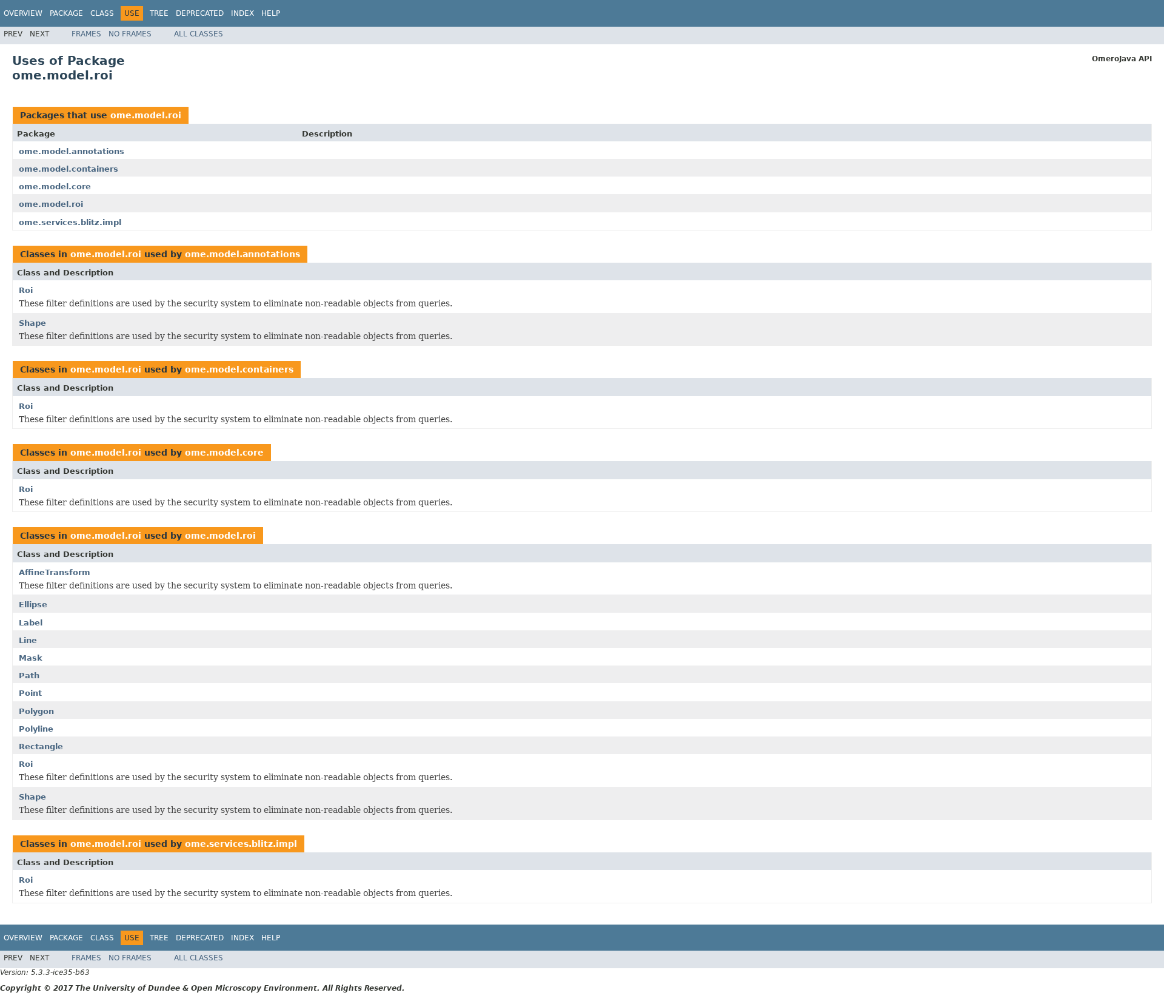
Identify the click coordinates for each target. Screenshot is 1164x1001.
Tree (159, 13)
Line (28, 640)
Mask (30, 657)
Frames (86, 34)
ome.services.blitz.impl (70, 222)
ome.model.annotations (71, 151)
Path (29, 675)
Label (30, 622)
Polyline (36, 728)
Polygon (36, 711)
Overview (23, 13)
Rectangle (41, 746)
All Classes (198, 34)
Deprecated (200, 13)
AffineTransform (54, 572)
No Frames (130, 34)
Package (66, 13)
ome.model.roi (145, 115)
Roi (26, 290)
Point (30, 693)
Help (270, 13)
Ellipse (33, 604)
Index (242, 13)
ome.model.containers (68, 169)
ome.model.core (55, 186)
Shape (32, 323)
